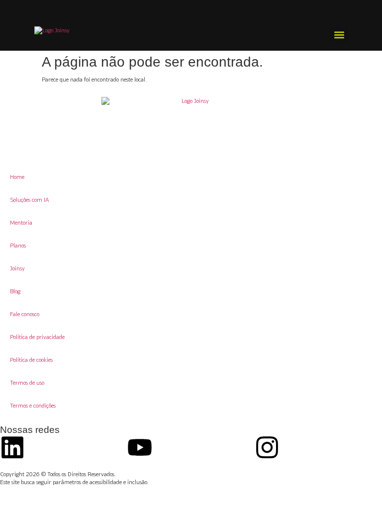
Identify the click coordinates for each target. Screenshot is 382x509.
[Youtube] (139, 447)
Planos (18, 245)
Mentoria (21, 222)
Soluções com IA (29, 199)
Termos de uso (27, 382)
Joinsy (17, 268)
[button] (339, 35)
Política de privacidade (37, 337)
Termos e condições (33, 405)
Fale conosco (24, 314)
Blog (15, 291)
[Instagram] (267, 447)
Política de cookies (31, 359)
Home (17, 176)
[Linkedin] (12, 447)
